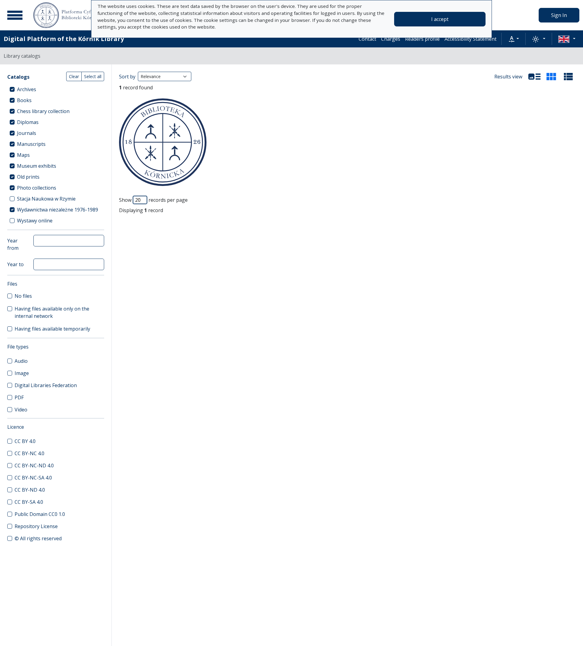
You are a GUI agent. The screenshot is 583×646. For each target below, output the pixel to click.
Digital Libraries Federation (46, 385)
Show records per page (153, 200)
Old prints (28, 177)
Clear (74, 76)
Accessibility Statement (470, 39)
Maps (23, 155)
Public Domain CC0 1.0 (40, 514)
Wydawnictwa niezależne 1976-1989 (57, 209)
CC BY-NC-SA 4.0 (33, 477)
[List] (534, 76)
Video (21, 409)
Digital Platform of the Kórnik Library (64, 39)
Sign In (559, 15)
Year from (13, 244)
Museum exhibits (36, 166)
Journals (26, 133)
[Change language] (566, 39)
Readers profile (422, 39)
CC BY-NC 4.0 (29, 453)
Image (22, 373)
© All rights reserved (38, 538)
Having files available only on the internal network (52, 312)
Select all (92, 76)
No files (23, 296)
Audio (21, 361)
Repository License (36, 526)
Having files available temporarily (52, 328)
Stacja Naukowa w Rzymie (46, 198)
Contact (367, 39)
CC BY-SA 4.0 (29, 502)
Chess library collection (43, 111)
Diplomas (28, 122)
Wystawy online (35, 220)
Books (24, 100)
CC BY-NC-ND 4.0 (34, 465)
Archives (26, 89)
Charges (390, 39)
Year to (15, 264)
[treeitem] (55, 89)
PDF (19, 397)
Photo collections (36, 187)
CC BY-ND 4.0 (30, 489)
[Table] (568, 76)
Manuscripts (31, 144)
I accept (439, 19)
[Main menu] (15, 15)
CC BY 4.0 (25, 441)
